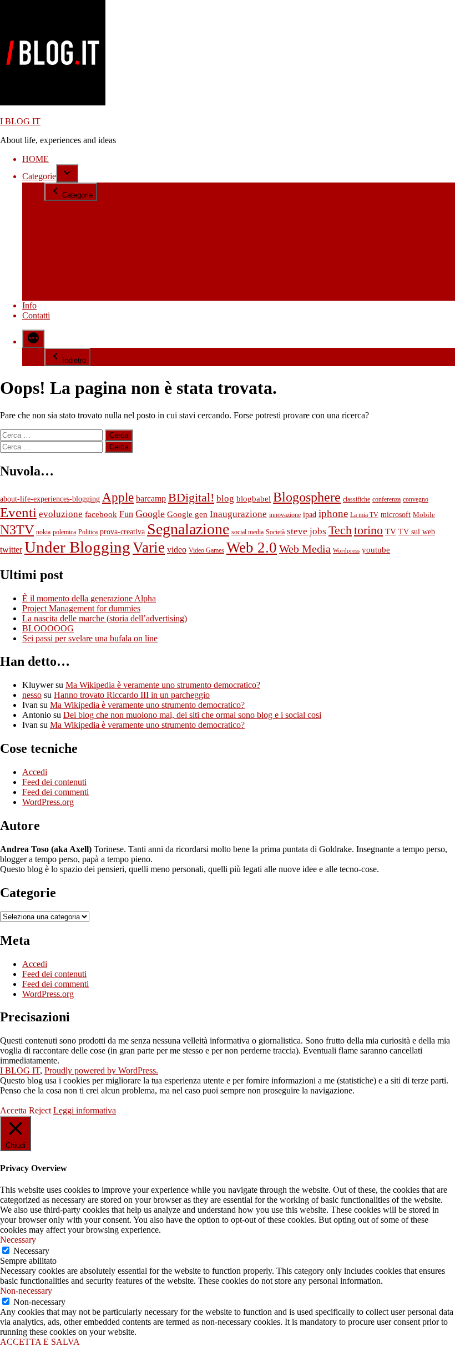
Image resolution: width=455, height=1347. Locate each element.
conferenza (386, 499)
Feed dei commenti (55, 792)
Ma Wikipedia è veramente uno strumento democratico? (162, 685)
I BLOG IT (20, 121)
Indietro (74, 360)
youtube (376, 549)
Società (275, 532)
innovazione (285, 515)
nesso (32, 695)
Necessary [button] (18, 1239)
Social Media (67, 235)
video (176, 549)
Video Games (206, 550)
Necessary (31, 1250)
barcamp (151, 498)
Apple (118, 497)
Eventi (55, 245)
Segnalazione (188, 529)
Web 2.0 (251, 547)
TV (390, 531)
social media (247, 532)
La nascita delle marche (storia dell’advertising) (104, 618)
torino (368, 530)
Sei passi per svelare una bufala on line (90, 638)
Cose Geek (63, 255)
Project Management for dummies (81, 608)
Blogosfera (63, 215)
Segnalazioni (66, 225)
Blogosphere (307, 497)
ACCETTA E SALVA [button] (40, 1341)
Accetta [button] (13, 1110)
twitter (11, 549)
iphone (333, 513)
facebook (101, 514)
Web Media (305, 549)
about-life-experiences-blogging (50, 499)
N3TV (17, 530)
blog (225, 498)
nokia (43, 532)
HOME (35, 159)
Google (150, 513)
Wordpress (346, 551)
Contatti (36, 315)
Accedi (34, 772)
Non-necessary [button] (26, 1290)
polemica (64, 532)
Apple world (66, 205)
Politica (88, 532)
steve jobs (306, 531)
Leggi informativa (84, 1110)
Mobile (424, 514)
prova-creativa (122, 532)
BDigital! (60, 265)
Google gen (187, 514)
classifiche (356, 499)
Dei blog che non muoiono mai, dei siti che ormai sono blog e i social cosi (192, 715)
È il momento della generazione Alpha (89, 598)
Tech (53, 295)
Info (29, 305)
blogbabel (253, 498)
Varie (53, 285)
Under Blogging (77, 547)
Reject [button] (40, 1110)
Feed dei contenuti (54, 782)
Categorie (39, 176)
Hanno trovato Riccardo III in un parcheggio (132, 695)
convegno (415, 499)
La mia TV (364, 515)
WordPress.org (48, 802)
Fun (126, 514)
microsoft (396, 514)
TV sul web (65, 275)
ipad (309, 514)
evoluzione (61, 514)
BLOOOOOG (48, 628)
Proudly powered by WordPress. (101, 1070)
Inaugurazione (238, 514)
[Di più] (33, 339)
